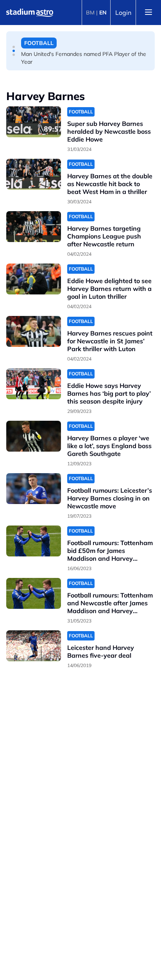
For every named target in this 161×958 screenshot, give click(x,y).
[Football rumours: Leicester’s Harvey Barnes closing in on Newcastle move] (33, 488)
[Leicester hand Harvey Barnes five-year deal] (33, 645)
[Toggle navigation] (148, 12)
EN (103, 12)
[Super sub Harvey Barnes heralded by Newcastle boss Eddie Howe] (33, 121)
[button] (14, 47)
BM (90, 12)
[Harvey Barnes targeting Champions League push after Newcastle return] (33, 226)
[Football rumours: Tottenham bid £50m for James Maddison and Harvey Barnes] (33, 541)
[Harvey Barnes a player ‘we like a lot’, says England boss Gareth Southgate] (33, 436)
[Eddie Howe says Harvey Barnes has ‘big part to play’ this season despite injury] (33, 383)
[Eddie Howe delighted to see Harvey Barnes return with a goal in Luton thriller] (33, 279)
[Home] (29, 12)
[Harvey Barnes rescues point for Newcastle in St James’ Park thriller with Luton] (33, 331)
